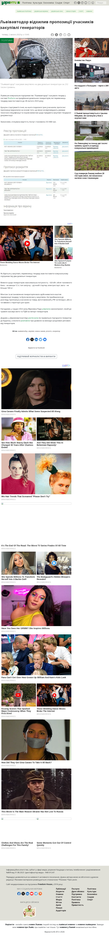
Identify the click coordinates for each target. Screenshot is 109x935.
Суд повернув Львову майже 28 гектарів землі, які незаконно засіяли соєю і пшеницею (89, 175)
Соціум (58, 2)
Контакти (76, 897)
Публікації (61, 889)
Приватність (78, 905)
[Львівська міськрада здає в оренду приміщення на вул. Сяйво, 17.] (92, 130)
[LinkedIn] (60, 34)
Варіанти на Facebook (36, 348)
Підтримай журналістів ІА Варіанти (36, 356)
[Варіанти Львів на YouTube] (85, 2)
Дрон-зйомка (78, 891)
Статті (81, 11)
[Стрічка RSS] (92, 2)
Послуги (75, 889)
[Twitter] (56, 34)
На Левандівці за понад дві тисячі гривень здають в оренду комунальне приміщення (91, 145)
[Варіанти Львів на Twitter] (78, 2)
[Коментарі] (68, 34)
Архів (58, 905)
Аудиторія (61, 910)
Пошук (59, 908)
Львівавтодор (22, 331)
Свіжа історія (71, 11)
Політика (27, 2)
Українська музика (41, 11)
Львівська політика (24, 11)
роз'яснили (33, 318)
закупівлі (31, 331)
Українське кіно (57, 11)
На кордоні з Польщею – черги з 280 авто (91, 86)
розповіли (25, 320)
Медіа (59, 899)
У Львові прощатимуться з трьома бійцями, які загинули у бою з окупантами (91, 115)
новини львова (40, 331)
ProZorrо (49, 331)
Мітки (59, 902)
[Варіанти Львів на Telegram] (89, 2)
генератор (56, 331)
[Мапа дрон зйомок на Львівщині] (29, 911)
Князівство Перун (83, 60)
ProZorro (11, 98)
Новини (89, 11)
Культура (37, 2)
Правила (76, 902)
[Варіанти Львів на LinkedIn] (82, 2)
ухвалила (46, 309)
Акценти (60, 891)
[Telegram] (64, 34)
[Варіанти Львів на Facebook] (75, 2)
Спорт (66, 2)
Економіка (48, 2)
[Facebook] (52, 34)
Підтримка (77, 894)
